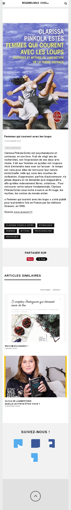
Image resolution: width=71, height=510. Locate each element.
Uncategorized (13, 148)
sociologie (12, 237)
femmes (10, 231)
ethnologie (45, 225)
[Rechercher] (65, 3)
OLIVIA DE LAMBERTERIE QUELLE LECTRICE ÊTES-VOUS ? (22, 402)
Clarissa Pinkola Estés (20, 225)
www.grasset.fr (23, 212)
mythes (25, 231)
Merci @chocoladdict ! (16, 346)
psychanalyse (43, 231)
